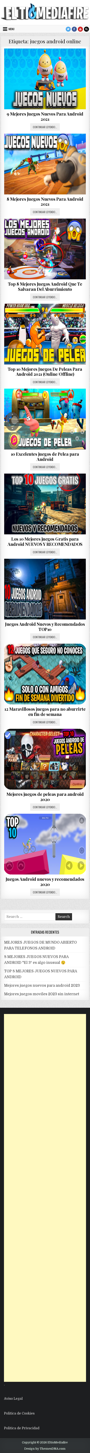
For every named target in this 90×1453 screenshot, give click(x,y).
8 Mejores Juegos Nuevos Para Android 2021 (45, 201)
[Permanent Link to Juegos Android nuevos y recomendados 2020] (45, 844)
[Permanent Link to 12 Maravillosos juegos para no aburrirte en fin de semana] (45, 674)
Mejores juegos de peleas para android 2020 (45, 796)
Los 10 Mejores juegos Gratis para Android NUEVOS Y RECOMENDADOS (45, 541)
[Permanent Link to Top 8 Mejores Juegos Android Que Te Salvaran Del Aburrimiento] (45, 249)
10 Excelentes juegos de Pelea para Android (45, 456)
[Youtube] (80, 29)
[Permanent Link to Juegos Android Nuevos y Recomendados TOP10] (45, 589)
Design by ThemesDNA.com (45, 1448)
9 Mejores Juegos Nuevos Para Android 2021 (45, 116)
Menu (11, 29)
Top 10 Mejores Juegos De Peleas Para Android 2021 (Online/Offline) (45, 371)
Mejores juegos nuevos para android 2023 (42, 985)
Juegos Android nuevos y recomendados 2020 (45, 881)
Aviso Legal (13, 1399)
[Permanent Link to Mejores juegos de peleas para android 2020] (45, 759)
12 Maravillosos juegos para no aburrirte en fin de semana (44, 711)
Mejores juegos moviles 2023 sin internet (41, 994)
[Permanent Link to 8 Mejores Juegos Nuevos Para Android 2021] (45, 164)
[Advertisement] (45, 1198)
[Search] (86, 29)
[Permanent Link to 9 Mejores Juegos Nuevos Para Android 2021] (45, 79)
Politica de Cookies (19, 1413)
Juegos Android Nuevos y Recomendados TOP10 (45, 626)
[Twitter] (68, 29)
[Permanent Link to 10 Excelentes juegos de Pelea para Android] (45, 419)
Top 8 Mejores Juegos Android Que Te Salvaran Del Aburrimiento (45, 286)
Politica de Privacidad (21, 1428)
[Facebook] (74, 29)
